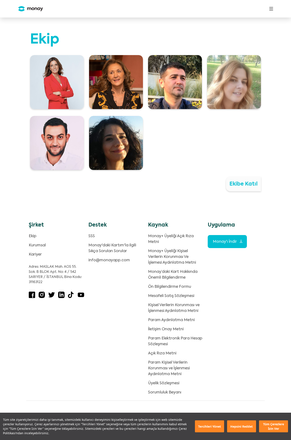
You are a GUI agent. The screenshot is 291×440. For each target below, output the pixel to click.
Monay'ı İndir (225, 242)
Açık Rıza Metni (162, 353)
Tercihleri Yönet (209, 426)
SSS (91, 236)
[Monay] (28, 9)
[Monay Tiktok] (71, 297)
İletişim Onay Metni (166, 329)
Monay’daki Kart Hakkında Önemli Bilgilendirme (172, 274)
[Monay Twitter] (51, 297)
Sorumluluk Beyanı (164, 392)
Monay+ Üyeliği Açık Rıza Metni (171, 239)
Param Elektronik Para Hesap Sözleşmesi (175, 341)
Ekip (32, 236)
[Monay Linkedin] (61, 297)
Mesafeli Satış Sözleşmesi (171, 296)
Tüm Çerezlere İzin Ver (273, 426)
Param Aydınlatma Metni (171, 320)
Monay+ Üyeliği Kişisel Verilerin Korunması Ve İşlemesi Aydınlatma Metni (172, 257)
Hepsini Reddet (241, 426)
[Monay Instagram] (42, 297)
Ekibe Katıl (243, 184)
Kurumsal (37, 245)
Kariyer (35, 254)
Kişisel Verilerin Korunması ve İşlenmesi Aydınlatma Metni (174, 308)
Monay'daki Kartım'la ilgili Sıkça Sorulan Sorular (112, 248)
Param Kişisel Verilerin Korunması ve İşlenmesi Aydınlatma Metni (169, 368)
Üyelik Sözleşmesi (163, 383)
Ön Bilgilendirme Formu (169, 287)
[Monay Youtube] (81, 297)
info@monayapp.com (109, 260)
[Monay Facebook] (32, 297)
